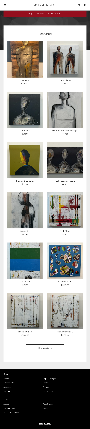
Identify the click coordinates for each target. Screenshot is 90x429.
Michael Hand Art (45, 5)
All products (43, 348)
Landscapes (48, 391)
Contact (46, 408)
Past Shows (47, 404)
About (6, 404)
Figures (46, 387)
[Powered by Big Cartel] (45, 423)
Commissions (9, 408)
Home (6, 379)
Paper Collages (49, 379)
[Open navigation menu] (5, 5)
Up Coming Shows (11, 412)
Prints (45, 383)
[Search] (79, 5)
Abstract (7, 387)
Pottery (7, 391)
